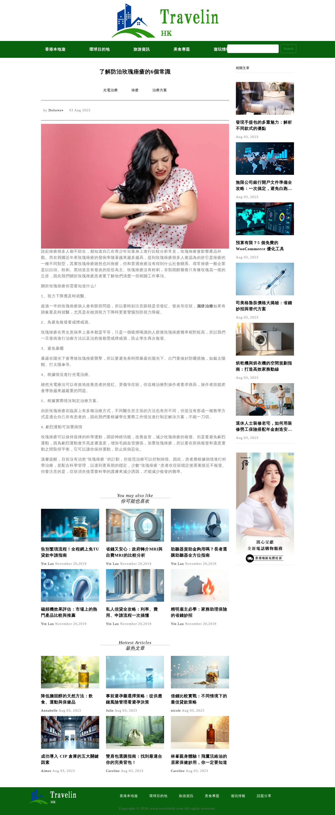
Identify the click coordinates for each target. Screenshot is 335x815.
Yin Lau (47, 563)
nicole (176, 710)
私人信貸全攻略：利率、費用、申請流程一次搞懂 (132, 612)
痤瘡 (135, 90)
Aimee (46, 771)
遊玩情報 (238, 796)
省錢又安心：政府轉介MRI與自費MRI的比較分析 (134, 552)
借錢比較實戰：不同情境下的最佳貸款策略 (199, 699)
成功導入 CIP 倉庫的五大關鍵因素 (70, 759)
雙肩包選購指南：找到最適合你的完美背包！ (134, 759)
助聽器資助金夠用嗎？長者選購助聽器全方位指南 (199, 552)
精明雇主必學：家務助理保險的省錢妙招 (199, 612)
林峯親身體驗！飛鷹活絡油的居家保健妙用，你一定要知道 (199, 759)
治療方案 (159, 90)
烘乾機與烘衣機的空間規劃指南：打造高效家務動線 (264, 366)
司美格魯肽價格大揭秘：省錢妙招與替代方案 (264, 306)
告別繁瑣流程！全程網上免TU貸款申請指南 (70, 552)
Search (288, 49)
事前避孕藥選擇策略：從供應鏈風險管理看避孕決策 (134, 699)
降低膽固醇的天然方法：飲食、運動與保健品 (67, 699)
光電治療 (110, 90)
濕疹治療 (205, 306)
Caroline (113, 771)
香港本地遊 (55, 49)
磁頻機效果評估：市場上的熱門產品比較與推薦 (69, 612)
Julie (110, 710)
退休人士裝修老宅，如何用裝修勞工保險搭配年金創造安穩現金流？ (264, 427)
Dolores (55, 110)
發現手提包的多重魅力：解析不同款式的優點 (264, 125)
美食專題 (182, 49)
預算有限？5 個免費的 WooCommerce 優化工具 (260, 245)
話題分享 (264, 796)
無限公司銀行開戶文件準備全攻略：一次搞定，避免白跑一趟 (264, 186)
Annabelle (49, 710)
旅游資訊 (142, 49)
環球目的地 (99, 49)
